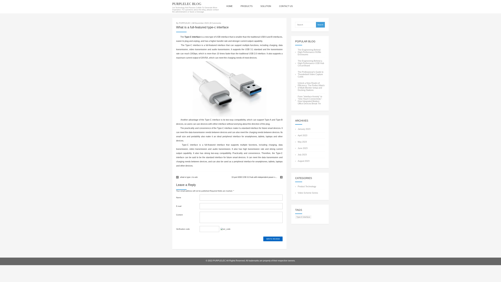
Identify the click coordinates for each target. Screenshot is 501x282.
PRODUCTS (247, 6)
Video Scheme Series (308, 193)
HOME (229, 6)
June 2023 (303, 148)
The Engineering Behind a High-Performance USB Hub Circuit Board (311, 63)
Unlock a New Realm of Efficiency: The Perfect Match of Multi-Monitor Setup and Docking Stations (311, 86)
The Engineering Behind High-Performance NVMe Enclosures (309, 52)
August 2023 (303, 161)
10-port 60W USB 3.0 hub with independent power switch (255, 177)
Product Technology (307, 186)
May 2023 (302, 142)
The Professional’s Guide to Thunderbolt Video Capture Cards (310, 74)
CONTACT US (286, 6)
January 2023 (304, 129)
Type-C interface (303, 217)
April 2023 (302, 135)
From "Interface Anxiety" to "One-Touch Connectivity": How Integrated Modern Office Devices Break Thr (310, 100)
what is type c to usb (189, 177)
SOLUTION (265, 6)
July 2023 (302, 155)
